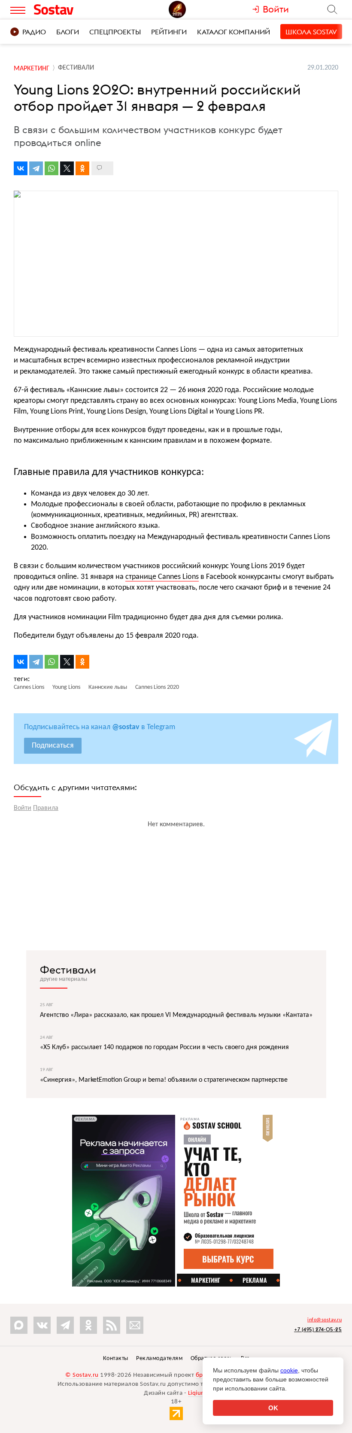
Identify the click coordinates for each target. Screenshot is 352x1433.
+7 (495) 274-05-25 (318, 1329)
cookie (289, 1370)
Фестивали (68, 969)
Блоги (67, 31)
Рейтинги (169, 31)
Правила (45, 808)
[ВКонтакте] (20, 168)
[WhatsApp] (51, 168)
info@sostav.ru (324, 1320)
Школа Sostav (311, 31)
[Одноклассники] (82, 168)
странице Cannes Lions (162, 577)
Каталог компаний (233, 31)
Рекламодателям (159, 1358)
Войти (22, 808)
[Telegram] (36, 168)
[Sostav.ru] (72, 9)
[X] (67, 168)
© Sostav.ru (82, 1375)
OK (273, 1408)
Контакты (115, 1358)
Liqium (197, 1393)
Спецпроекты (115, 31)
